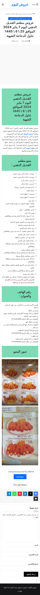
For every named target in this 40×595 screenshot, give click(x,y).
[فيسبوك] (36, 494)
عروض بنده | (18, 587)
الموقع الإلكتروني (33, 564)
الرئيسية (30, 14)
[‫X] (30, 494)
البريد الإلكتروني (33, 554)
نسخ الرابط (20, 477)
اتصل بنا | (10, 587)
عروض (25, 587)
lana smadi (25, 41)
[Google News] (20, 484)
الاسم (36, 545)
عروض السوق (28, 134)
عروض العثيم (32, 587)
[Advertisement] (20, 64)
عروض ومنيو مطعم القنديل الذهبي (16, 14)
